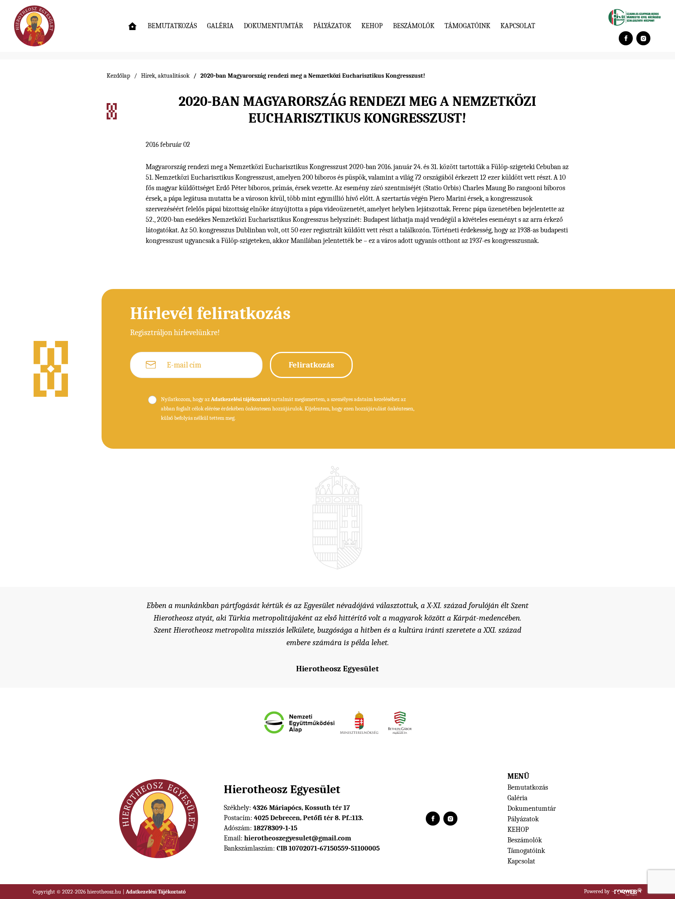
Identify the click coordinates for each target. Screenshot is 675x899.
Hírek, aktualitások (165, 75)
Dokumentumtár (273, 26)
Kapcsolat (517, 26)
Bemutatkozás (172, 26)
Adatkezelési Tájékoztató (156, 891)
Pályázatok (332, 26)
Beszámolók (413, 26)
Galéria (220, 26)
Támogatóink (467, 26)
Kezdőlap (118, 75)
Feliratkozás (311, 364)
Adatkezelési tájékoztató (240, 399)
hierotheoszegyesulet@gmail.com (297, 838)
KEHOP (372, 26)
